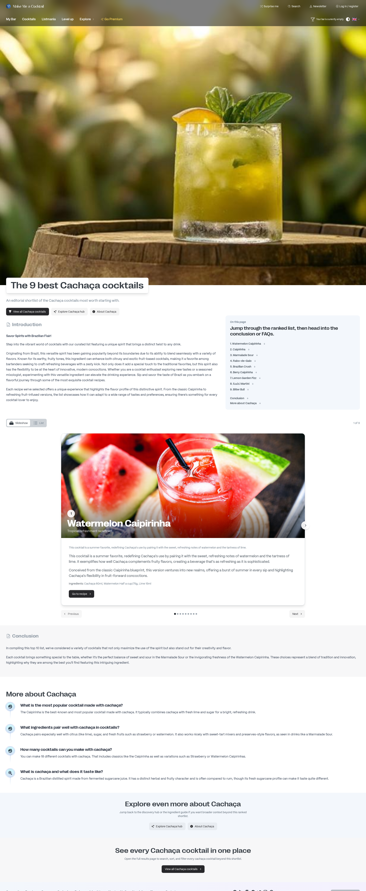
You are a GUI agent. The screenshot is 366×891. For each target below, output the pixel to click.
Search (295, 6)
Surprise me (271, 6)
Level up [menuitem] (68, 19)
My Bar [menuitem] (11, 19)
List (41, 423)
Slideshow (21, 423)
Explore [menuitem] (85, 19)
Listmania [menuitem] (49, 19)
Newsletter (319, 6)
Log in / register (348, 6)
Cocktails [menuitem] (29, 19)
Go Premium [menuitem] (113, 19)
